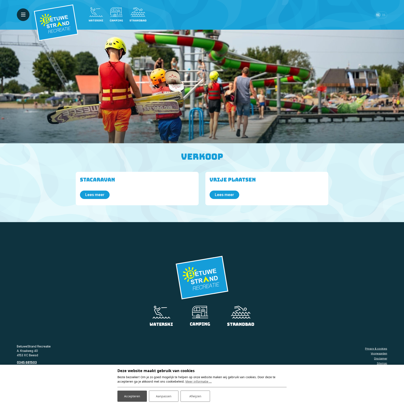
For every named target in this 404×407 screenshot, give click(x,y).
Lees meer (94, 194)
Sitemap (382, 363)
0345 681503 (27, 362)
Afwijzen (195, 396)
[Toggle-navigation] (23, 14)
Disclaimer (380, 358)
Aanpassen (163, 396)
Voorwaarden (379, 353)
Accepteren (132, 396)
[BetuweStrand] (56, 22)
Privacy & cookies (376, 348)
